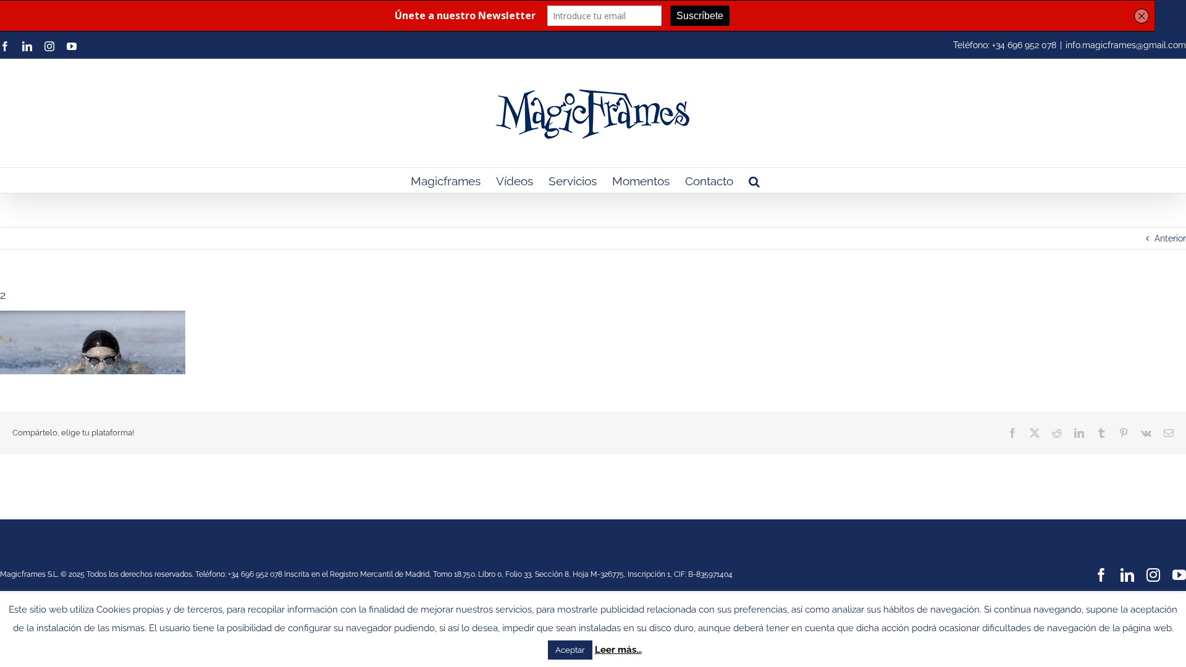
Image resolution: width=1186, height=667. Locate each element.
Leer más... (618, 649)
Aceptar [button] (570, 650)
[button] (754, 180)
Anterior (1170, 238)
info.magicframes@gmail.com (1126, 45)
